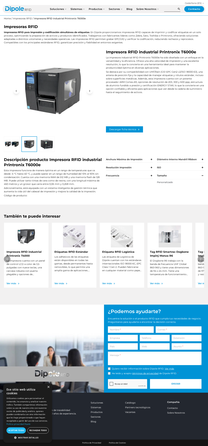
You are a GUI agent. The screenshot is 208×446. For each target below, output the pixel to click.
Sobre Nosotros (176, 412)
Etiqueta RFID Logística (118, 251)
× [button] (48, 387)
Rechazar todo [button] (38, 430)
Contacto (172, 408)
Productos (97, 412)
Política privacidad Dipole (18, 424)
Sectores (96, 416)
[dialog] (27, 413)
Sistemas (96, 407)
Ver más (169, 368)
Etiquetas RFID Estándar (71, 251)
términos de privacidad (145, 373)
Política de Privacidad (91, 443)
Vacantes (130, 412)
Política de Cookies (117, 443)
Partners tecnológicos (137, 407)
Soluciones (97, 402)
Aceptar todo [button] (16, 430)
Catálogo (130, 402)
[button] (27, 438)
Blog (93, 421)
